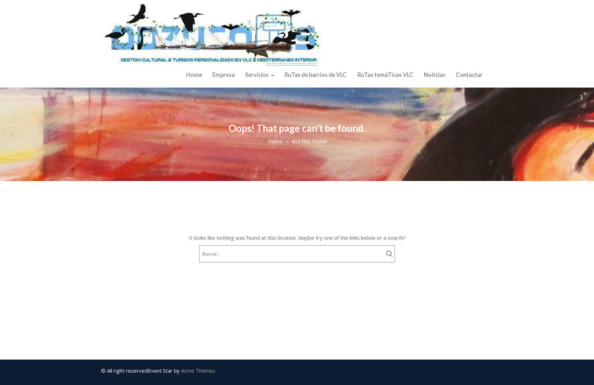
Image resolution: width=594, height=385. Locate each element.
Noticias (435, 74)
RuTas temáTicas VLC (385, 74)
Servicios (256, 74)
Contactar (469, 74)
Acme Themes (198, 370)
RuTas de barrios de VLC (315, 74)
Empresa (223, 74)
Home (194, 74)
